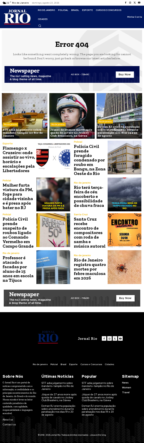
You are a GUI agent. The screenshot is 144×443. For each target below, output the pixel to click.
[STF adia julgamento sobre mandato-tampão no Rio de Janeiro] (24, 116)
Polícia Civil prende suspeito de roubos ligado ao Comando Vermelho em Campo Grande (18, 232)
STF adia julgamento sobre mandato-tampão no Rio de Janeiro (57, 385)
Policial (78, 142)
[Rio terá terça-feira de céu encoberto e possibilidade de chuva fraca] (124, 194)
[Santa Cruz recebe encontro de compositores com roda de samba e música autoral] (124, 230)
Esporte (8, 143)
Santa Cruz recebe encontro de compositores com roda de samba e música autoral (90, 232)
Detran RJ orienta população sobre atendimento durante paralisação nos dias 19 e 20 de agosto (58, 410)
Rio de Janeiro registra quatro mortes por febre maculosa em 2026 (90, 269)
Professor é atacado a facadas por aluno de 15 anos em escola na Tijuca (18, 269)
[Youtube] (139, 3)
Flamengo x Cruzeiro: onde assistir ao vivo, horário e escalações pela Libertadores (19, 159)
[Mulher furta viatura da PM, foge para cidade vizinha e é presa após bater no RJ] (53, 194)
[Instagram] (130, 3)
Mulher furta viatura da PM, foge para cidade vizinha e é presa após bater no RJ (18, 196)
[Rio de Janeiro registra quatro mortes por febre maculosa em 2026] (124, 267)
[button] (39, 25)
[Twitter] (134, 3)
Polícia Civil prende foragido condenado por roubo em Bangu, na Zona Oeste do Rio (90, 160)
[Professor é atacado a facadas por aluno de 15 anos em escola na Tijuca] (53, 267)
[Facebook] (125, 3)
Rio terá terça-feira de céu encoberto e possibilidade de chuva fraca (89, 196)
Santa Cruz (81, 214)
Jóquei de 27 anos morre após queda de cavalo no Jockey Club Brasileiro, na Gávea (58, 397)
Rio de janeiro (10, 124)
